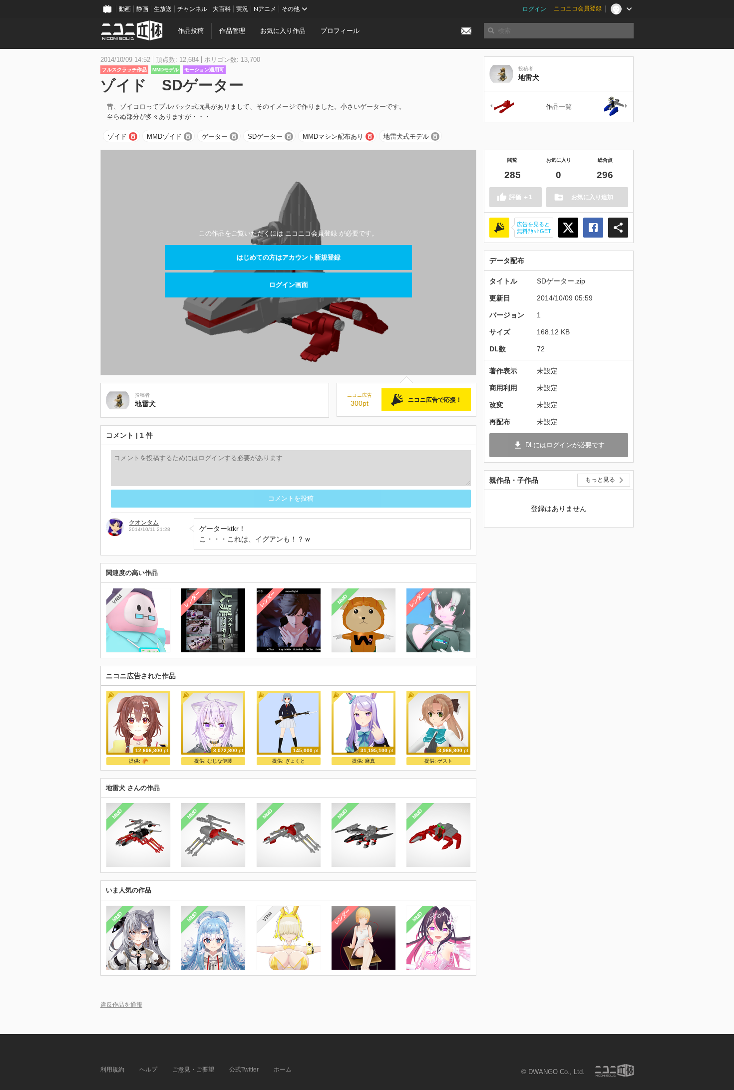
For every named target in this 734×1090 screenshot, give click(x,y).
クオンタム (144, 522)
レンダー (192, 599)
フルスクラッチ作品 (124, 69)
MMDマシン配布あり (333, 136)
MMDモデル (165, 69)
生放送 (163, 9)
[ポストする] (568, 228)
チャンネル (192, 9)
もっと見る (600, 479)
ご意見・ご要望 (193, 1069)
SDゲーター (265, 136)
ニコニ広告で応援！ (435, 399)
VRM (117, 599)
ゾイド (117, 136)
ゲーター (215, 136)
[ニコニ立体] (614, 1070)
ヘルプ (148, 1069)
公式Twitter (244, 1069)
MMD (342, 599)
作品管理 (232, 30)
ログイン (534, 9)
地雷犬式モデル (406, 136)
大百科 (222, 9)
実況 (242, 9)
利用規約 (112, 1069)
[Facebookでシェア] (593, 228)
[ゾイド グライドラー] (616, 106)
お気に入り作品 (283, 30)
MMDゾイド (164, 136)
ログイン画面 (288, 284)
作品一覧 (559, 106)
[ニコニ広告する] (499, 228)
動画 (125, 9)
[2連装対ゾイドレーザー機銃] (501, 106)
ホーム (283, 1069)
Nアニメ (265, 9)
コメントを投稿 (291, 498)
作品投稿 (191, 30)
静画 (142, 9)
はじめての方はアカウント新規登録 (289, 257)
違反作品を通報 (121, 1004)
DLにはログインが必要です (565, 445)
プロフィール (340, 30)
